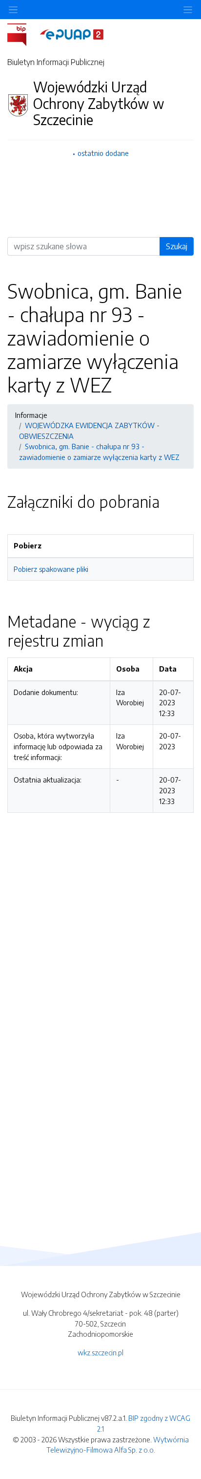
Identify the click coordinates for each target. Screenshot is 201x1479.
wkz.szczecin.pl (100, 1352)
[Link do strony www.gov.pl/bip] (22, 33)
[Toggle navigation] (187, 9)
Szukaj (176, 246)
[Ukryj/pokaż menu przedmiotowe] (13, 9)
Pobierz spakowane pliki (51, 569)
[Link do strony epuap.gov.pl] (71, 33)
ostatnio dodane (103, 153)
